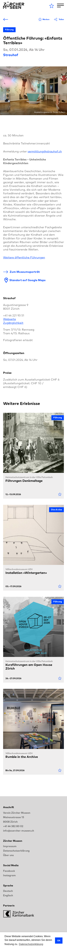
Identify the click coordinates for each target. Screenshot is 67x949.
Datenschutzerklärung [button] (31, 944)
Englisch (8, 895)
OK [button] (58, 940)
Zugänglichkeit (13, 323)
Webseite (9, 319)
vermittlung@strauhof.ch (45, 151)
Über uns (8, 855)
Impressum (10, 846)
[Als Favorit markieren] (60, 494)
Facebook (9, 870)
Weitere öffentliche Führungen (24, 257)
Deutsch (8, 890)
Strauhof (10, 55)
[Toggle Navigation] (60, 5)
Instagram (9, 875)
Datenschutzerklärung (16, 850)
